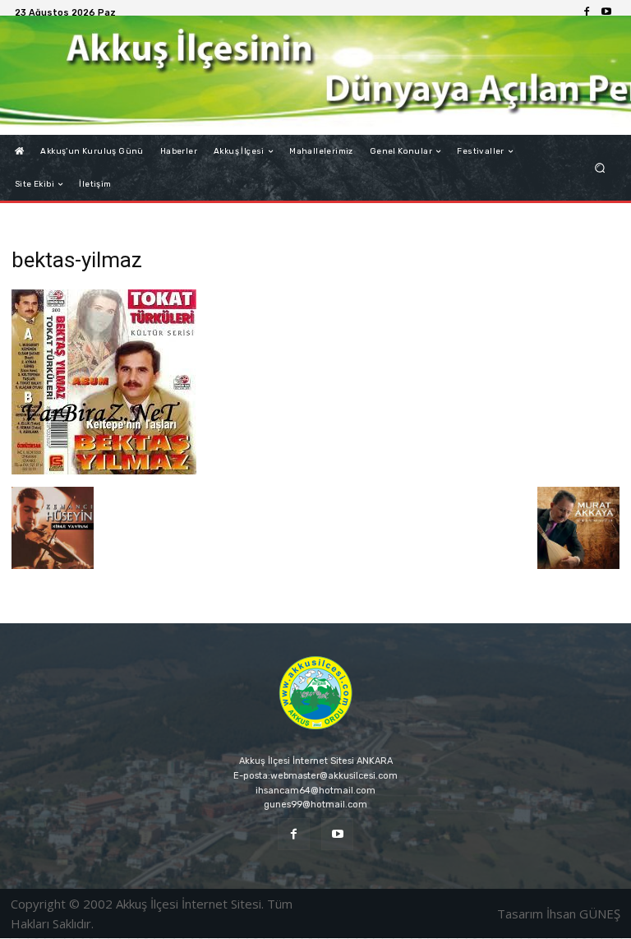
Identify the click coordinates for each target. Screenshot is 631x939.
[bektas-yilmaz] (104, 470)
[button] (600, 168)
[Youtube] (606, 12)
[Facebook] (586, 12)
